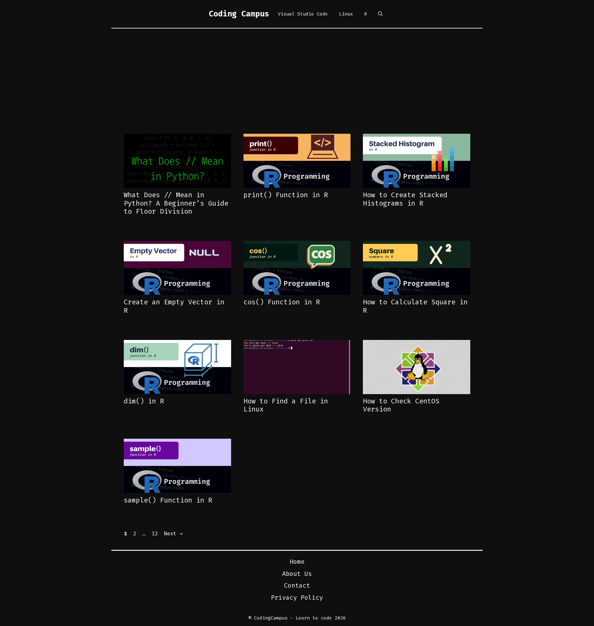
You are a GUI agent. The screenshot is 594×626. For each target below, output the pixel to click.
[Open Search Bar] (380, 14)
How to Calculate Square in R (415, 306)
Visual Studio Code (303, 14)
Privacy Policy (297, 597)
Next (173, 533)
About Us (297, 574)
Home (297, 562)
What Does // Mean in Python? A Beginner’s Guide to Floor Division (176, 203)
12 (155, 533)
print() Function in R (285, 194)
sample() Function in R (168, 500)
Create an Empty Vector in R (174, 306)
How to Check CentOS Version (401, 405)
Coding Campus (239, 14)
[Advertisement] (297, 75)
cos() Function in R (281, 302)
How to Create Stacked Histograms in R (405, 198)
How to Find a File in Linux (285, 405)
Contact (297, 585)
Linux (346, 14)
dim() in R (144, 401)
